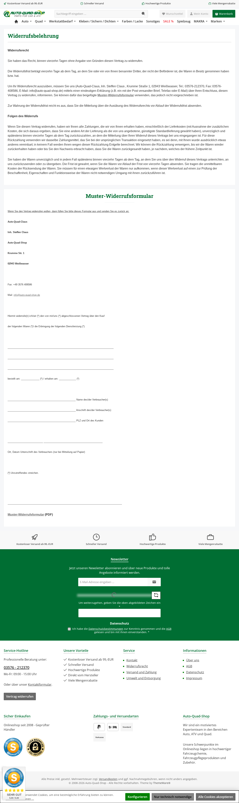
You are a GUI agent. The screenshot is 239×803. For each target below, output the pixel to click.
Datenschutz (195, 672)
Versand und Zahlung (141, 672)
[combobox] (97, 14)
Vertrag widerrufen (19, 696)
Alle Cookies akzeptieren (215, 797)
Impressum (194, 678)
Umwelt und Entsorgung (143, 678)
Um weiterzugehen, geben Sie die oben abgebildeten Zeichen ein (120, 604)
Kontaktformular (40, 684)
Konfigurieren (137, 797)
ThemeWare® (161, 783)
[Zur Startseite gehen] (24, 13)
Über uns (192, 660)
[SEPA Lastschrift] (113, 727)
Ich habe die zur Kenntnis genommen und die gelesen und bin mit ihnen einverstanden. (121, 630)
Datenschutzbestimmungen (106, 629)
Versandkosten (108, 779)
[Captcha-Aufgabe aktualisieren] (156, 595)
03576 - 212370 (16, 667)
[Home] (16, 21)
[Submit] (154, 582)
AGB (168, 629)
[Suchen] (143, 14)
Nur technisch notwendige (173, 797)
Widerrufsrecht (137, 666)
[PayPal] (99, 727)
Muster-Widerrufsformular (115, 95)
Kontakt (131, 660)
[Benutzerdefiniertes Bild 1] (13, 747)
